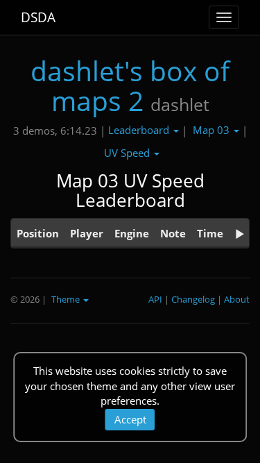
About (237, 299)
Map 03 (212, 130)
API (155, 299)
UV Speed (128, 153)
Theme (66, 299)
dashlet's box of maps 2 (130, 85)
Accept (130, 419)
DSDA (38, 17)
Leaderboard (140, 130)
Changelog (193, 299)
